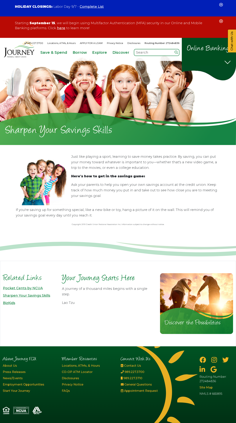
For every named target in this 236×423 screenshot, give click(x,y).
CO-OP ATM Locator (77, 372)
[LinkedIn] (203, 369)
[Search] (176, 52)
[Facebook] (203, 360)
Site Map (206, 387)
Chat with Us (232, 41)
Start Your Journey (16, 391)
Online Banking (208, 48)
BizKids (9, 303)
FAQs (66, 391)
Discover (120, 52)
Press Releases (14, 372)
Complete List (92, 7)
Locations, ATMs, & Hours (61, 43)
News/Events (13, 378)
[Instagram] (215, 360)
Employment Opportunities (23, 384)
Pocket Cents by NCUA (23, 288)
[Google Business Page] (214, 369)
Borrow (80, 52)
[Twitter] (225, 360)
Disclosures (133, 43)
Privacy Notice (115, 43)
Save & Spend (53, 52)
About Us (10, 365)
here (61, 28)
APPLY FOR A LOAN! (91, 43)
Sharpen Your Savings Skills (26, 296)
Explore (99, 52)
